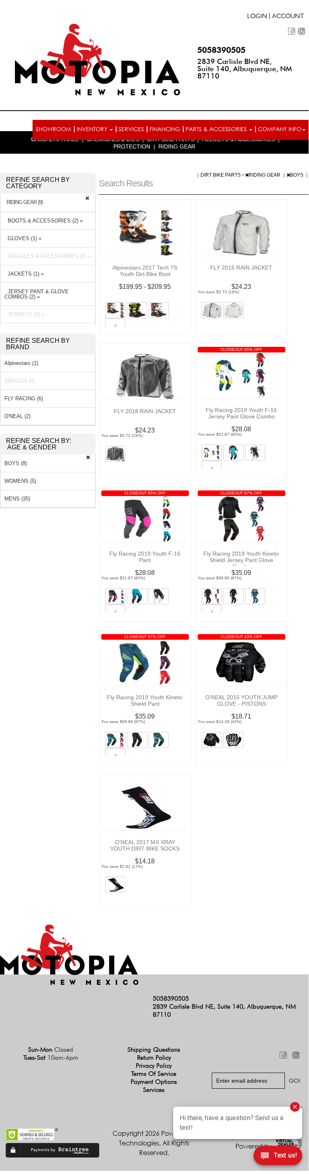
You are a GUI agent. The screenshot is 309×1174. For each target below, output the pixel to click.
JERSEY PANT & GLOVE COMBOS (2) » (36, 294)
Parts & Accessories (217, 129)
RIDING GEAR (176, 146)
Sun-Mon (50, 1049)
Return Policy (154, 1057)
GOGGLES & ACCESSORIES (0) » (47, 256)
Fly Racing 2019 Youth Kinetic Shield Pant (145, 700)
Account (288, 17)
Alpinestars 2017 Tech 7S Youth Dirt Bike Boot (145, 270)
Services (131, 129)
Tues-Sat (50, 1057)
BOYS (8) (15, 463)
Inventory (93, 129)
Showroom (53, 129)
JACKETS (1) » (24, 274)
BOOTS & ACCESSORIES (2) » (43, 221)
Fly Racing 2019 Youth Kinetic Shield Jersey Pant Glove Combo (241, 560)
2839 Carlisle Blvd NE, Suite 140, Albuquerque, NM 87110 (244, 68)
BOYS (297, 175)
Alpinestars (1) (21, 363)
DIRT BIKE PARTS (221, 175)
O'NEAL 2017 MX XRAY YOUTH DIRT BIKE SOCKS (145, 845)
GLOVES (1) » (22, 238)
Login (257, 17)
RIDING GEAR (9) (24, 202)
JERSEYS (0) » (24, 314)
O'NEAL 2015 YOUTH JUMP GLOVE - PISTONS (241, 700)
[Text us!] (278, 1156)
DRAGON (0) (19, 381)
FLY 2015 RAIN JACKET (241, 267)
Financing (164, 129)
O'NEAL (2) (17, 416)
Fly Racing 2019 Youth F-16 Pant (144, 556)
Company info (279, 129)
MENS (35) (17, 499)
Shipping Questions (153, 1049)
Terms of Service (153, 1073)
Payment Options (154, 1081)
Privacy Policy (154, 1065)
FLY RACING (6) (23, 398)
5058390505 (221, 50)
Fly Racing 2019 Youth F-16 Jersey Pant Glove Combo (241, 413)
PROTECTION (131, 146)
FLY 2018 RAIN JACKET (145, 411)
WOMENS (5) (20, 481)
